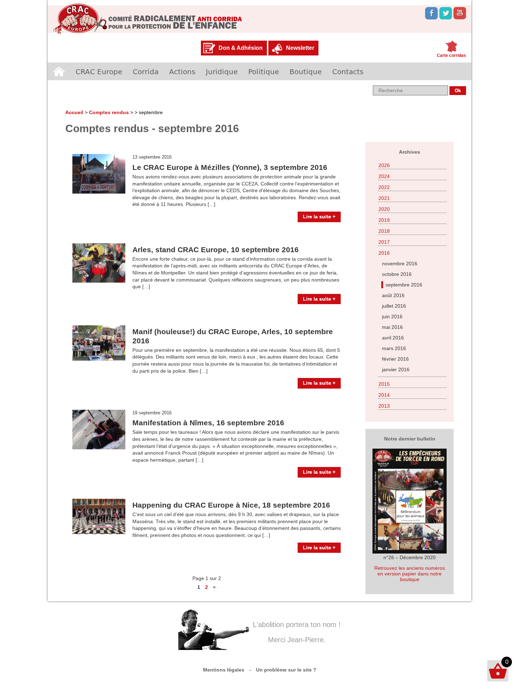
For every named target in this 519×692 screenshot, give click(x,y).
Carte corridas (451, 55)
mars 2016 (394, 348)
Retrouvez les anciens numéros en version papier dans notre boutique (409, 573)
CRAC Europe (99, 71)
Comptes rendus (109, 112)
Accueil (59, 71)
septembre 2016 (404, 285)
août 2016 (393, 295)
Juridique (222, 71)
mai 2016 (392, 327)
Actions (182, 71)
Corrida (146, 71)
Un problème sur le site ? (286, 670)
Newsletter (300, 48)
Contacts (347, 71)
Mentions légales (223, 670)
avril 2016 (393, 338)
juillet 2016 (394, 306)
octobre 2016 (397, 274)
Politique (263, 71)
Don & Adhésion (241, 48)
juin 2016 (392, 316)
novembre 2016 (399, 263)
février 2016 (395, 359)
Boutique (306, 71)
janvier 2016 (396, 369)
